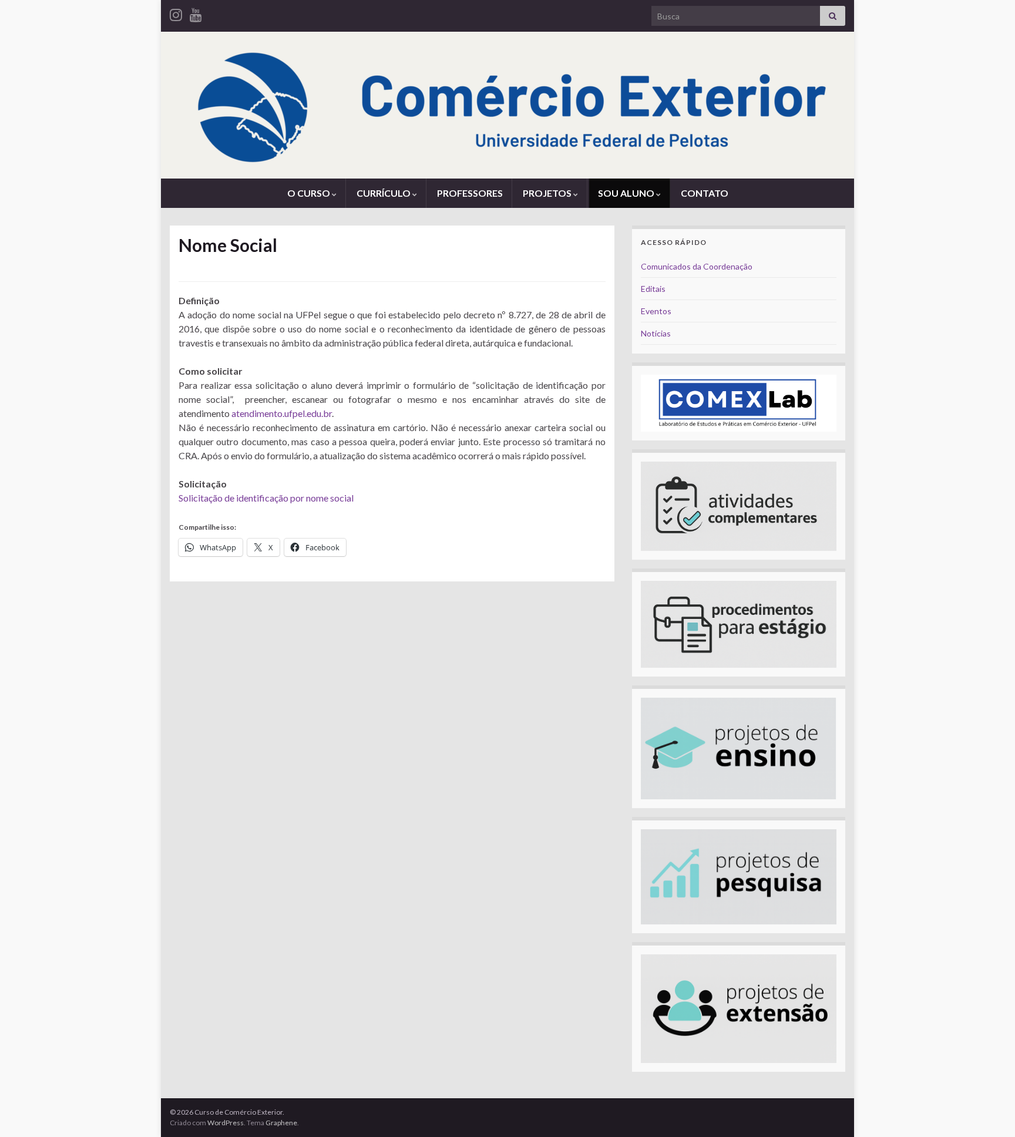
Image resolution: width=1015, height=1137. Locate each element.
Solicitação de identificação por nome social (266, 497)
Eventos (656, 311)
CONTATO (704, 193)
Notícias (656, 333)
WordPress (225, 1122)
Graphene (281, 1122)
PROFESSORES (470, 193)
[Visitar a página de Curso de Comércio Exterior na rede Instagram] (176, 12)
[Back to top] (988, 1110)
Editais (653, 289)
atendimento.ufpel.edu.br (281, 413)
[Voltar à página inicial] (507, 105)
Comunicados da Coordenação (696, 266)
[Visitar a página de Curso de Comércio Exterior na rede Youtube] (196, 12)
